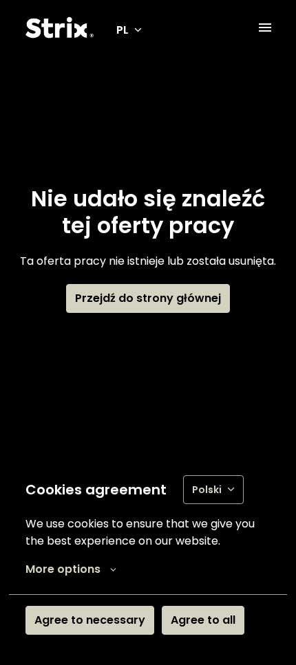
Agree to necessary (89, 620)
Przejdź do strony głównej (148, 298)
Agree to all (203, 620)
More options (63, 569)
